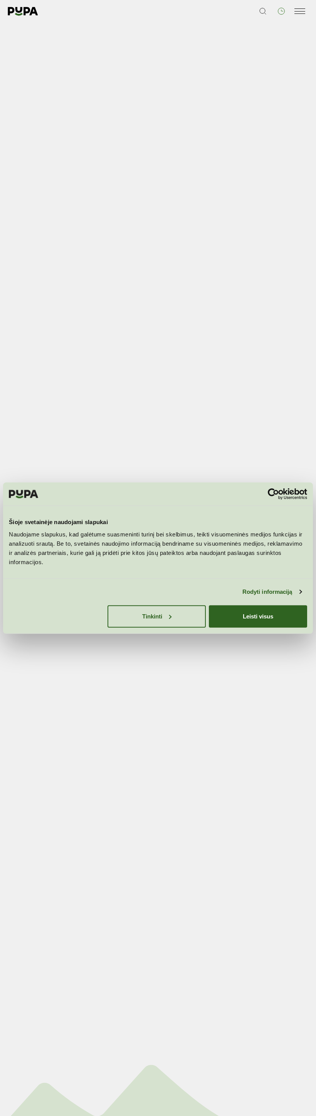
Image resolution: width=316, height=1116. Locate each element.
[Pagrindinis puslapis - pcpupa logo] (23, 11)
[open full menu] (299, 11)
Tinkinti (152, 616)
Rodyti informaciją (267, 591)
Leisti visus (258, 616)
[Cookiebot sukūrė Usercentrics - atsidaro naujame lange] (273, 494)
